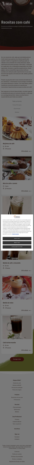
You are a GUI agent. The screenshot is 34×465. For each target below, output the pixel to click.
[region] (17, 232)
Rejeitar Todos (17, 242)
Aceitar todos (17, 238)
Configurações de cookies (17, 246)
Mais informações (15, 234)
